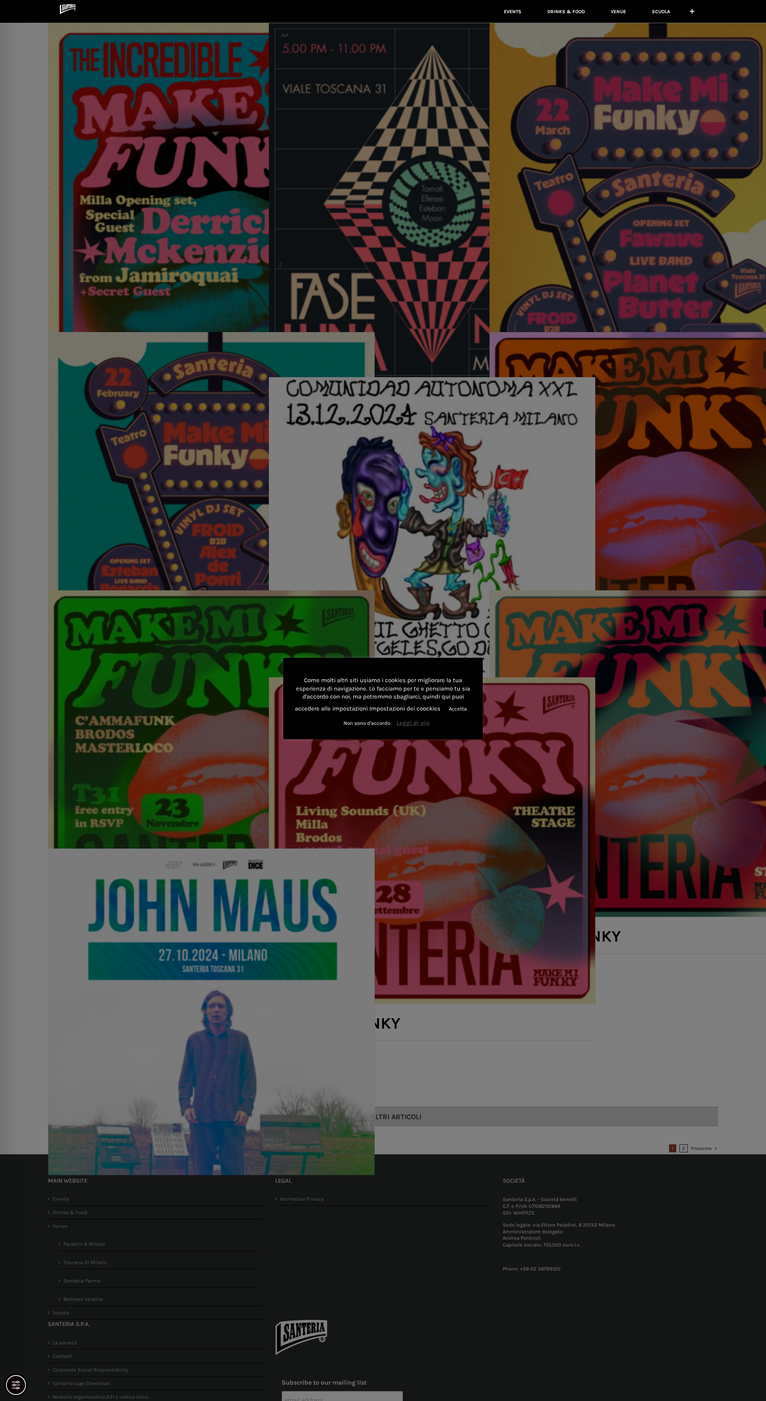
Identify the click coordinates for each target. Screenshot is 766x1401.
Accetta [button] (458, 709)
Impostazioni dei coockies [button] (404, 708)
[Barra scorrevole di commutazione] (692, 11)
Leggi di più (413, 722)
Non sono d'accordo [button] (367, 723)
